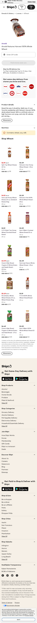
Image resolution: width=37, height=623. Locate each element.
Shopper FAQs (7, 513)
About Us (5, 458)
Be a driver (5, 502)
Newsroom (6, 464)
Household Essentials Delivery (13, 423)
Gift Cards (5, 444)
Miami (4, 528)
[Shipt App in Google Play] (21, 379)
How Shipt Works (8, 435)
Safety (4, 510)
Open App (31, 2)
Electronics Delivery (9, 420)
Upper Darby (6, 554)
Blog (3, 467)
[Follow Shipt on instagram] (7, 575)
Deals (4, 449)
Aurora (4, 548)
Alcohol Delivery (8, 415)
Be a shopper (7, 499)
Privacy (17, 602)
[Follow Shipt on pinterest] (12, 575)
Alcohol (4, 389)
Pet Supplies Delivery (9, 418)
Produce (5, 397)
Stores (4, 438)
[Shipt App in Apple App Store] (7, 379)
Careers (5, 461)
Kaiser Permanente (9, 568)
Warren (4, 551)
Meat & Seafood (8, 400)
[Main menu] (4, 7)
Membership (6, 441)
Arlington (5, 545)
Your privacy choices (13, 605)
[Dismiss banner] (3, 2)
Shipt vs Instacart (8, 446)
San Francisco (7, 525)
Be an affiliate (7, 505)
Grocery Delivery (8, 412)
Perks (4, 508)
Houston (5, 531)
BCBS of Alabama (8, 571)
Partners (5, 469)
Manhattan (6, 533)
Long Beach (6, 556)
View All (4, 403)
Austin (4, 522)
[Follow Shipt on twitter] (17, 575)
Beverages (5, 392)
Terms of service (7, 602)
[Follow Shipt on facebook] (3, 575)
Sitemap (5, 472)
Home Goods (7, 395)
